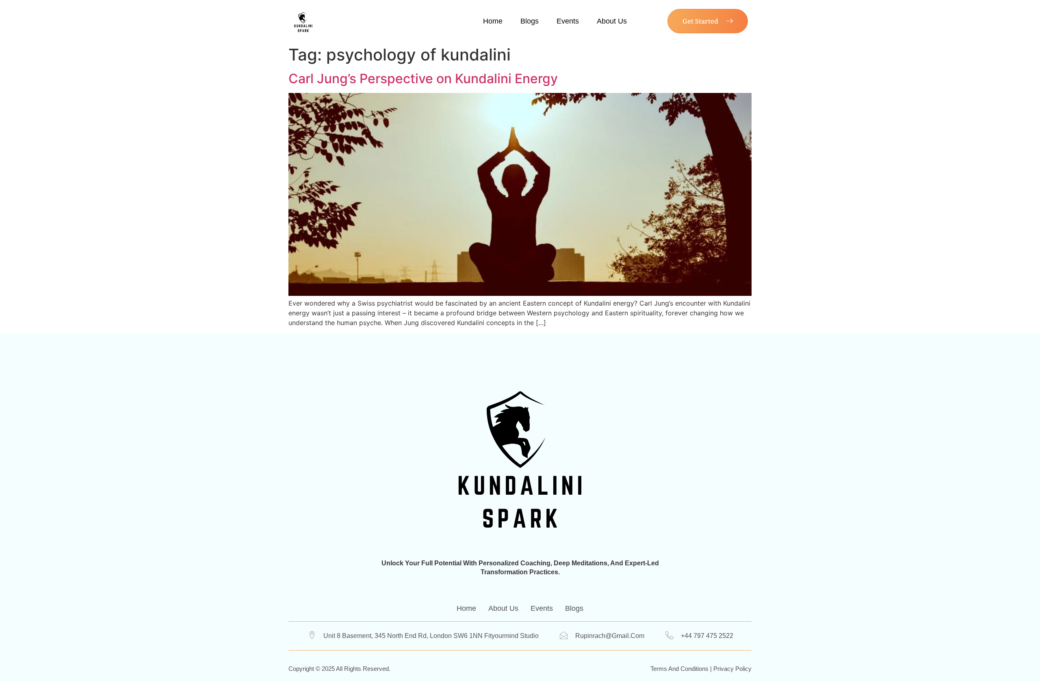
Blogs (529, 21)
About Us (612, 21)
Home (493, 21)
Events (568, 21)
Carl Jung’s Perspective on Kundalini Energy (423, 78)
